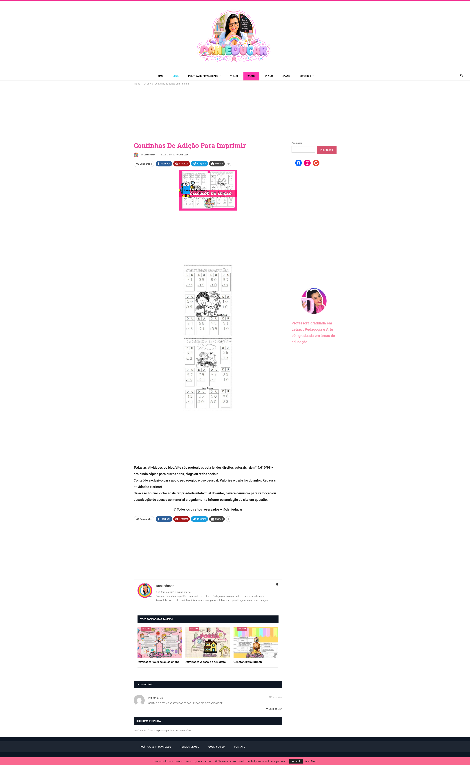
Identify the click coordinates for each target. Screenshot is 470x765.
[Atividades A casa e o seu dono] (207, 642)
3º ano (269, 76)
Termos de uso (189, 746)
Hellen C (153, 697)
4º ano (286, 76)
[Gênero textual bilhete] (256, 642)
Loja (176, 76)
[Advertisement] (235, 113)
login (158, 730)
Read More (311, 761)
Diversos (305, 76)
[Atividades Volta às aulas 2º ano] (160, 642)
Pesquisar (297, 143)
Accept (296, 761)
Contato (239, 746)
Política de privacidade (203, 76)
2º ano (251, 76)
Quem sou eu (216, 746)
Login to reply (275, 709)
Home (160, 76)
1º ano (234, 76)
